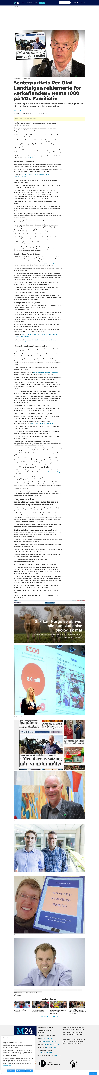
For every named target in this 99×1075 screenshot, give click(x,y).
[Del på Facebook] (15, 995)
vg (40, 992)
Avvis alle (29, 1070)
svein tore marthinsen (27, 990)
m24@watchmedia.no (52, 1047)
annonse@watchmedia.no (51, 1044)
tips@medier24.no (46, 1038)
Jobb (23, 2)
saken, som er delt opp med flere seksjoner (46, 372)
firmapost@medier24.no (45, 1052)
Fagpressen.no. (7, 1065)
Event (35, 2)
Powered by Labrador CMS (49, 1073)
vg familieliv (72, 990)
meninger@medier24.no (49, 1041)
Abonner (42, 2)
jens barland (18, 992)
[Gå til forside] (16, 3)
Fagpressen (57, 1055)
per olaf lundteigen (61, 990)
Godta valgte (20, 1070)
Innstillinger (93, 1073)
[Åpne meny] (83, 3)
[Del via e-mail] (19, 995)
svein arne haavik (41, 990)
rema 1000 (50, 990)
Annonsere (29, 2)
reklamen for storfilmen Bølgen (51, 472)
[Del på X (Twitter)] (17, 995)
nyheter (16, 990)
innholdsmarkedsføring (31, 992)
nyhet (80, 990)
